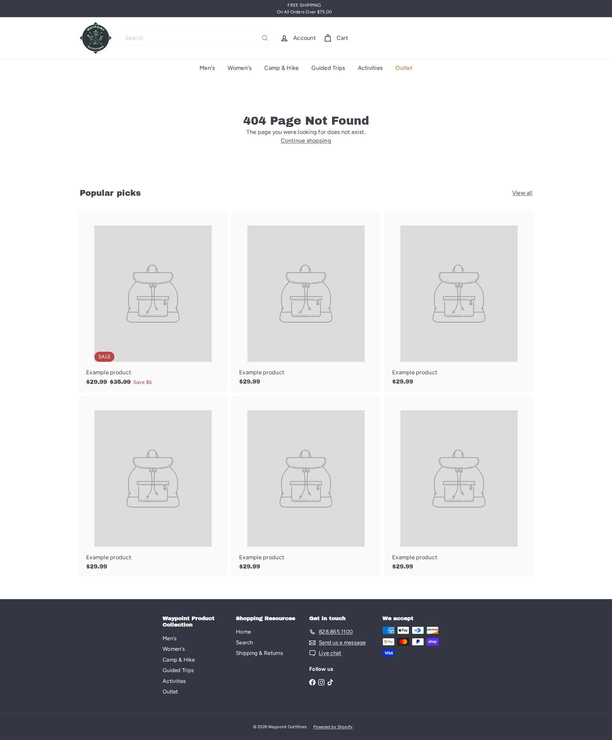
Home (243, 631)
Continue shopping (306, 140)
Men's (207, 67)
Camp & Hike (281, 67)
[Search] (265, 38)
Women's (239, 67)
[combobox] (197, 38)
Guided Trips (328, 67)
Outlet (403, 67)
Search (244, 642)
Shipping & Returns (259, 653)
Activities (370, 67)
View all (522, 192)
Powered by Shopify (333, 726)
